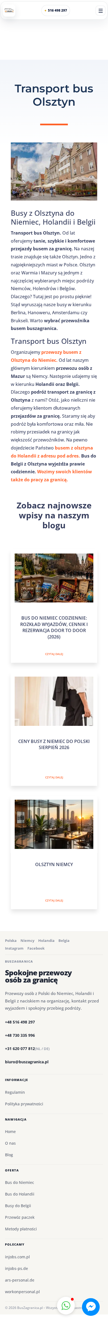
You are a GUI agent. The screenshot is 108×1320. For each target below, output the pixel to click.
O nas (10, 1143)
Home (10, 1131)
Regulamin (15, 1092)
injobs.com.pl (17, 1256)
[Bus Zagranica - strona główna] (9, 10)
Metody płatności (21, 1228)
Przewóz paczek (20, 1217)
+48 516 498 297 (20, 1022)
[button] (66, 1305)
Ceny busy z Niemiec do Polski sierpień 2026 (54, 744)
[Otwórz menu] (101, 10)
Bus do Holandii (19, 1194)
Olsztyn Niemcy (54, 864)
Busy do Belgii (18, 1205)
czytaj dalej (54, 654)
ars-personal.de (19, 1280)
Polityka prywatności (24, 1103)
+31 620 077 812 (27, 1048)
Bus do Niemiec (19, 1182)
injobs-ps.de (16, 1268)
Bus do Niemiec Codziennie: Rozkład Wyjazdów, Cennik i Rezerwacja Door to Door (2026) (54, 627)
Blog (9, 1154)
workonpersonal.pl (22, 1291)
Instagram (14, 948)
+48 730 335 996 (20, 1035)
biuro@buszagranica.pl (26, 1061)
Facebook (36, 948)
